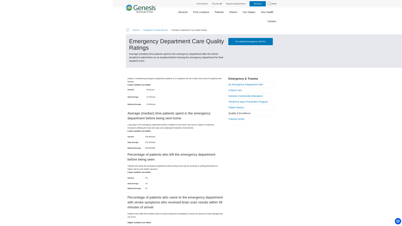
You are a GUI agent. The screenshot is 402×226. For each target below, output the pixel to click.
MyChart (258, 4)
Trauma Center (236, 119)
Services (183, 12)
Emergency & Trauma (243, 78)
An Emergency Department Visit (245, 84)
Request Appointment (235, 4)
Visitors (233, 12)
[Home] (143, 8)
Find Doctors (202, 4)
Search (273, 4)
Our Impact (249, 12)
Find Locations (201, 12)
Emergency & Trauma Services (155, 30)
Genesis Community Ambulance (245, 96)
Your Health (267, 12)
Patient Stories (236, 107)
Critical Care (235, 90)
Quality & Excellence (239, 113)
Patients (219, 12)
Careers (271, 21)
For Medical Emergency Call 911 (250, 41)
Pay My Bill (217, 4)
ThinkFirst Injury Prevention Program (248, 101)
